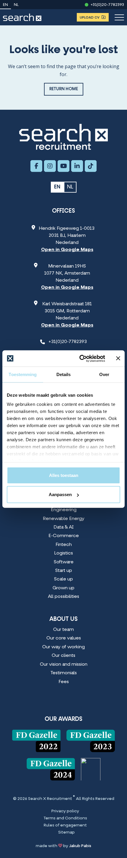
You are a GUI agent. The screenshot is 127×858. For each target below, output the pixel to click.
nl (16, 5)
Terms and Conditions (65, 818)
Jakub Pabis (80, 846)
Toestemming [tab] (23, 374)
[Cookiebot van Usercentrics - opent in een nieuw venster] (80, 358)
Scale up (63, 579)
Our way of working (63, 647)
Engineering (63, 510)
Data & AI (63, 527)
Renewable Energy (63, 518)
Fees (63, 682)
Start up (63, 570)
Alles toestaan (63, 475)
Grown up (63, 588)
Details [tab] (63, 374)
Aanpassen (60, 494)
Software (64, 562)
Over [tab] (104, 374)
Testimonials (64, 673)
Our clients (63, 655)
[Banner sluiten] (118, 358)
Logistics (63, 553)
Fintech (64, 544)
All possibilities (63, 596)
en (5, 5)
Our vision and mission (63, 664)
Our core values (63, 638)
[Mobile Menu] (119, 17)
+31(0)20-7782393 (107, 5)
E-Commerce (63, 536)
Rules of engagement (65, 825)
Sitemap (66, 833)
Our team (63, 629)
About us (63, 619)
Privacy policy (65, 811)
